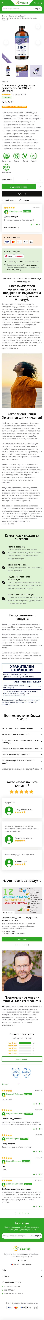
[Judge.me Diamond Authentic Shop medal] (16, 1072)
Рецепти (6, 913)
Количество (7, 180)
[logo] (22, 2)
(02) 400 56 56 (9, 1290)
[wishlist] (35, 3)
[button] (3, 3)
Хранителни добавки (16, 16)
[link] (22, 900)
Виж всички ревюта (11, 227)
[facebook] (18, 1260)
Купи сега (22, 194)
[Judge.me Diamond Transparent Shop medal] (26, 1072)
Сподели (25, 200)
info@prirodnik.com (12, 1286)
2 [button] (19, 1213)
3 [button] (22, 1213)
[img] (9, 208)
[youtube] (25, 1260)
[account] (38, 3)
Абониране (37, 1236)
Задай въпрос (10, 200)
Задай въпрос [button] (22, 1059)
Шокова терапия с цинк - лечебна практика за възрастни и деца (21, 919)
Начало (4, 16)
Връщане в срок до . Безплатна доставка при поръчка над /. (23, 267)
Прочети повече (22, 939)
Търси (37, 9)
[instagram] (21, 1260)
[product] (38, 26)
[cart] (41, 3)
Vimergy (5, 82)
